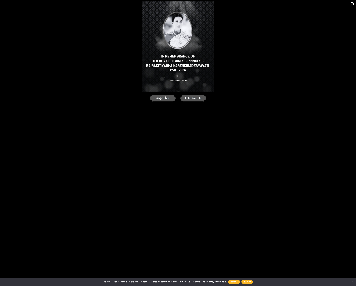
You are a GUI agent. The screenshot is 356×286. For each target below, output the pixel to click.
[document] (178, 143)
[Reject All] (352, 281)
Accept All (234, 282)
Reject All (247, 282)
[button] (352, 4)
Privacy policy (221, 282)
